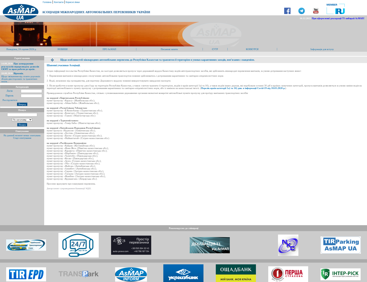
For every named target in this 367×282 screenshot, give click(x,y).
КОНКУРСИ (252, 49)
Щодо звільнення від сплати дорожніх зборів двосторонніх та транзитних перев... (20, 75)
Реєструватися (9, 100)
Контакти (59, 2)
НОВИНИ (63, 49)
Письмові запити (169, 49)
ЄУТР (215, 49)
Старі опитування (22, 138)
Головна (46, 2)
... (20, 64)
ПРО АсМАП (109, 49)
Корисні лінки (72, 2)
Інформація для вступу (322, 49)
